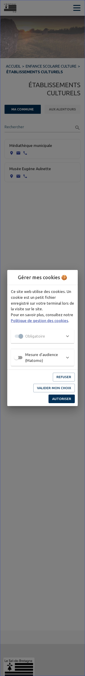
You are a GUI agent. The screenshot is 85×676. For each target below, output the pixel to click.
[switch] (16, 357)
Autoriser (61, 399)
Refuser (63, 377)
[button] (42, 336)
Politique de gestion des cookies (39, 320)
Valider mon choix (54, 388)
